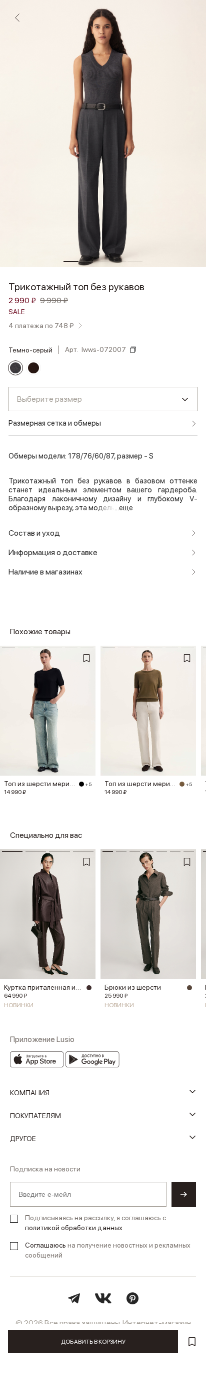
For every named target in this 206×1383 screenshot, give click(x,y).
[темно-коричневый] (89, 987)
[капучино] (189, 987)
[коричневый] (33, 368)
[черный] (81, 784)
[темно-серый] (15, 368)
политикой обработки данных (73, 1228)
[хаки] (182, 784)
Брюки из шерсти (132, 987)
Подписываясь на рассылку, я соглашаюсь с (95, 1223)
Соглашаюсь (45, 1245)
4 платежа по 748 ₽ (41, 326)
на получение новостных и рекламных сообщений (107, 1250)
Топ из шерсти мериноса (40, 784)
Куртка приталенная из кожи (44, 987)
